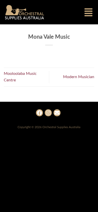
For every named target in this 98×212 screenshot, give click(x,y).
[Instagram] (48, 112)
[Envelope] (57, 112)
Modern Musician (78, 77)
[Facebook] (39, 112)
